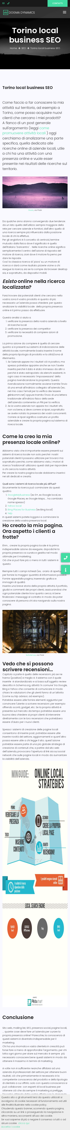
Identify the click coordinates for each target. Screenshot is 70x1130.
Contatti (57, 3)
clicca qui (23, 1123)
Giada (31, 210)
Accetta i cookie (10, 1126)
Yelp (10, 513)
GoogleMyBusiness (19, 494)
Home (13, 48)
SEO (23, 48)
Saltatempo (31, 655)
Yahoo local (14, 505)
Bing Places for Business (22, 509)
